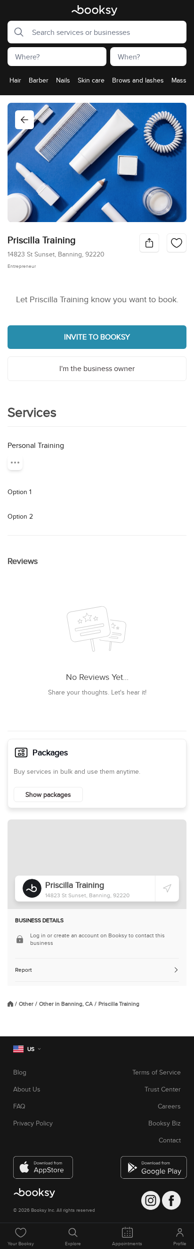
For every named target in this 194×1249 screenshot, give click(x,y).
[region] (97, 83)
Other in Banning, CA (66, 1004)
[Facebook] (171, 1200)
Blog (19, 1072)
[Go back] (24, 119)
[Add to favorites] (176, 242)
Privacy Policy (33, 1123)
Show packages (48, 794)
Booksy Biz (164, 1123)
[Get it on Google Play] (151, 1163)
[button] (16, 32)
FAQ (19, 1106)
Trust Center (163, 1089)
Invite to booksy (97, 336)
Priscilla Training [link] (118, 1004)
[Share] (149, 242)
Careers (169, 1106)
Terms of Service (156, 1072)
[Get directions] (167, 888)
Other (26, 1004)
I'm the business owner (97, 368)
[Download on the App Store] (43, 1163)
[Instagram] (150, 1200)
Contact (170, 1140)
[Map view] (97, 864)
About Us (26, 1089)
